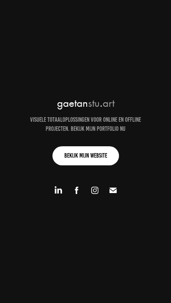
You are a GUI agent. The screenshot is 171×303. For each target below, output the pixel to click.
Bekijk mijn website (85, 155)
